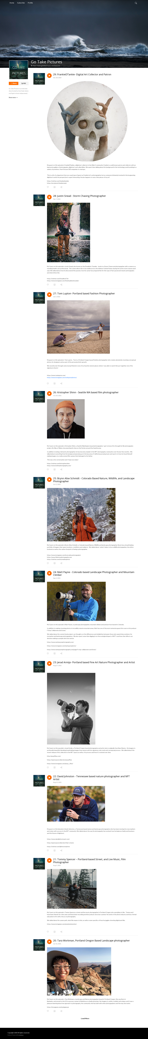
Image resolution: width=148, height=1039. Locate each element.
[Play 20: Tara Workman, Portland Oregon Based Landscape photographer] (49, 941)
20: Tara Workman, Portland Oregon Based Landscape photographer (91, 940)
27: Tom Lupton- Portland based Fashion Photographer (84, 293)
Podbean (21, 1035)
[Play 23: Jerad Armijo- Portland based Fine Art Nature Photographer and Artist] (49, 663)
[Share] (61, 187)
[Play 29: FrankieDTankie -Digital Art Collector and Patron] (49, 75)
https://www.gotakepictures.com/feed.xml (46, 66)
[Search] (136, 3)
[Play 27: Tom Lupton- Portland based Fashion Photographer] (49, 294)
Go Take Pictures (46, 62)
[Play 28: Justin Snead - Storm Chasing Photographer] (49, 197)
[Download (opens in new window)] (55, 187)
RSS (24, 83)
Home (12, 3)
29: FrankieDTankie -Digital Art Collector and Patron (82, 74)
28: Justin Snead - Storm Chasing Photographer (79, 195)
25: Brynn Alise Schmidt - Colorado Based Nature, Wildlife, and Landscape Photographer (94, 480)
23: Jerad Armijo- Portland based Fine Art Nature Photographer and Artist (94, 662)
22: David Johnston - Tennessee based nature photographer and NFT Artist (91, 778)
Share (14, 83)
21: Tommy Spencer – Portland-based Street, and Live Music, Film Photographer (89, 861)
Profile (30, 3)
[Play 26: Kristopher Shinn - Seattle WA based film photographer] (49, 393)
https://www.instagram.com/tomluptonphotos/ (62, 377)
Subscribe (21, 3)
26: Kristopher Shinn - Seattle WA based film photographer (86, 392)
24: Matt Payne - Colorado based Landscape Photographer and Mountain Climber (93, 574)
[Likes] (48, 187)
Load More (85, 1018)
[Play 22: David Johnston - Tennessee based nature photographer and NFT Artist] (49, 777)
